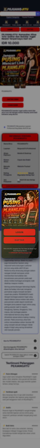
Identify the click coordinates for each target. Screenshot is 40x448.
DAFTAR (19, 240)
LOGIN (19, 232)
